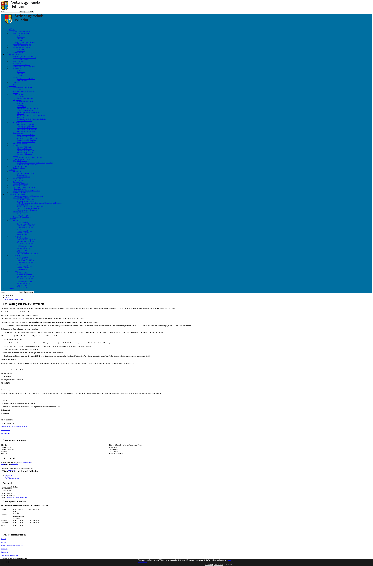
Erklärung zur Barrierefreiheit (14, 299)
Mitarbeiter (20, 103)
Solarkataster (21, 213)
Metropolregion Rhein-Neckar (22, 192)
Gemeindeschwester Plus (24, 121)
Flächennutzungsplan (23, 177)
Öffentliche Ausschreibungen (22, 44)
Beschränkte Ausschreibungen (22, 45)
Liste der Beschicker (23, 59)
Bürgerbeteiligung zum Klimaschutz (28, 208)
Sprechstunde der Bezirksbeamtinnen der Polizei (31, 119)
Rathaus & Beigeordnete (24, 259)
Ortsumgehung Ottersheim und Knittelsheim (26, 191)
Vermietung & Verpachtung (21, 47)
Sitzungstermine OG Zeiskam (26, 142)
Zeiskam (19, 40)
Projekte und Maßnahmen (21, 198)
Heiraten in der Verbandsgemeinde (27, 108)
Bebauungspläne (22, 175)
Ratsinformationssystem (20, 143)
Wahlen (15, 156)
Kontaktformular (6, 433)
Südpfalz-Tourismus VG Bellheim (23, 56)
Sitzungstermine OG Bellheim (26, 136)
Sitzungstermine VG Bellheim (26, 135)
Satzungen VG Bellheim (24, 147)
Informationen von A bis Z (25, 101)
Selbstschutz (20, 117)
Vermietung (20, 49)
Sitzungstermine (18, 133)
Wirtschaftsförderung (19, 189)
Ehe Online (20, 96)
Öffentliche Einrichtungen (21, 161)
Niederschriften (17, 122)
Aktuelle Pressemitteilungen (21, 31)
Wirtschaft (12, 170)
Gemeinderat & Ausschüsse (25, 226)
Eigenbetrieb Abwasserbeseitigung (27, 164)
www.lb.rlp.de (5, 430)
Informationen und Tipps (20, 212)
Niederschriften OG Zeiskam (26, 131)
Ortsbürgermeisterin (23, 273)
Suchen (22, 11)
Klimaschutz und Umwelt (17, 194)
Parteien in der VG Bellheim (21, 159)
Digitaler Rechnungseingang (25, 98)
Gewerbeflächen (18, 180)
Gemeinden (12, 219)
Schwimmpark (17, 63)
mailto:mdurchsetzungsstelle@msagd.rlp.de (14, 426)
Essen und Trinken (22, 80)
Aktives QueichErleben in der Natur (24, 66)
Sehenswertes (17, 68)
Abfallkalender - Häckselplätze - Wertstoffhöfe (31, 115)
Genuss (15, 77)
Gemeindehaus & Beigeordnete (26, 224)
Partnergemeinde (22, 250)
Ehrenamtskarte (21, 107)
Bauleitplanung (17, 171)
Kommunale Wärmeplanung (25, 199)
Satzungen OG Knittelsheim (25, 150)
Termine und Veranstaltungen (22, 217)
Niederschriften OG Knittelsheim (27, 128)
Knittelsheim (21, 37)
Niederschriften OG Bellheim (26, 126)
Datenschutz (4, 552)
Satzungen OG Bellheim (24, 149)
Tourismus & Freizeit (15, 54)
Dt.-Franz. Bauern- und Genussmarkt (24, 58)
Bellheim (19, 35)
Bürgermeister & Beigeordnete (22, 87)
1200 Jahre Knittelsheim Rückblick (27, 254)
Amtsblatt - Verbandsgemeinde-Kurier (24, 42)
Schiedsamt (20, 114)
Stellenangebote (18, 52)
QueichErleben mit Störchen (21, 65)
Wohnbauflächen (18, 178)
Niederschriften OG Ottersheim (26, 129)
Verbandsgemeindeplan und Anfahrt (12, 545)
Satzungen (16, 145)
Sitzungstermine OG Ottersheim (26, 140)
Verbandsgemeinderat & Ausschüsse (24, 91)
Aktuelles (12, 30)
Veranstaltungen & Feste (24, 231)
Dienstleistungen (26, 462)
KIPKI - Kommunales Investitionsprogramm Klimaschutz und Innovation (39, 203)
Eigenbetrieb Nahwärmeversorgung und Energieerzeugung (35, 163)
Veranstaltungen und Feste (21, 33)
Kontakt (11, 289)
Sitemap (3, 542)
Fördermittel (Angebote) (20, 185)
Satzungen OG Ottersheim (25, 152)
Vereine (15, 84)
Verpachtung (21, 51)
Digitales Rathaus (18, 94)
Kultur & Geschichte (23, 233)
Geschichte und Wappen (20, 166)
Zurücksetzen (29, 11)
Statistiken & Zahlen (19, 168)
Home (11, 28)
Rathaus (15, 93)
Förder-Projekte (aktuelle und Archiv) (24, 187)
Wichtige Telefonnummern (25, 110)
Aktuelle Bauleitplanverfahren (26, 173)
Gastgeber (16, 82)
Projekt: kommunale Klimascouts (27, 210)
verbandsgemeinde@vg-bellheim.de (17, 497)
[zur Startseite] (24, 23)
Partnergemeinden (22, 234)
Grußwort (20, 89)
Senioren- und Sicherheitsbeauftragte (28, 112)
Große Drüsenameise (23, 215)
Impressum (4, 549)
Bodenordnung (17, 182)
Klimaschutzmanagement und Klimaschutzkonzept (28, 196)
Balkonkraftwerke (22, 205)
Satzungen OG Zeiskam (24, 154)
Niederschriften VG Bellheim (26, 124)
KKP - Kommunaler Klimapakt (26, 201)
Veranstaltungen (18, 61)
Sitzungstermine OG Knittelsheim (27, 138)
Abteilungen (20, 105)
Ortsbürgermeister (22, 222)
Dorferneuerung (22, 252)
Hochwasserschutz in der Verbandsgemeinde (30, 206)
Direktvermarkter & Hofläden (26, 79)
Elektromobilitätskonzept (20, 184)
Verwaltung (12, 86)
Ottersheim (20, 38)
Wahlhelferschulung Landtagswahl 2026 (29, 157)
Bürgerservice (17, 100)
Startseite (7, 297)
